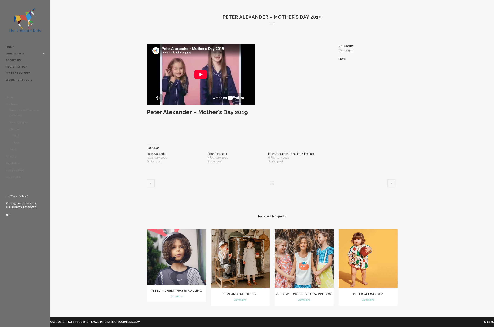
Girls (16, 135)
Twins (13, 149)
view (176, 256)
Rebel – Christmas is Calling (176, 290)
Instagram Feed (15, 170)
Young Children (19, 122)
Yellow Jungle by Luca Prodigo (304, 294)
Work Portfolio (14, 177)
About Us (11, 156)
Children (14, 129)
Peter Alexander (156, 153)
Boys (16, 142)
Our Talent (12, 104)
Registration (12, 163)
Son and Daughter (240, 294)
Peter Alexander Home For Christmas (291, 153)
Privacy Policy (17, 195)
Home (9, 97)
